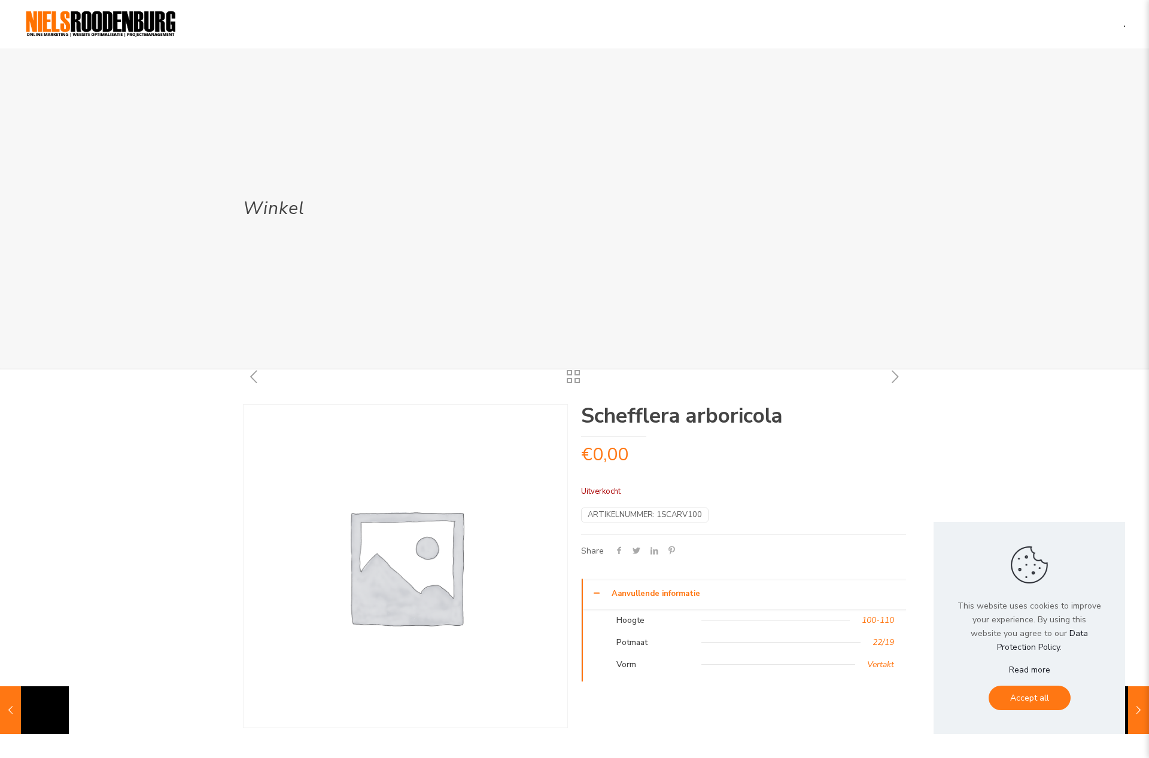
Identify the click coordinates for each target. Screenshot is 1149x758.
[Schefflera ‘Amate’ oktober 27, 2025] (34, 710)
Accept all (1029, 698)
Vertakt (880, 664)
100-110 (878, 620)
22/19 (883, 642)
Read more (1029, 670)
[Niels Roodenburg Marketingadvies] (101, 24)
